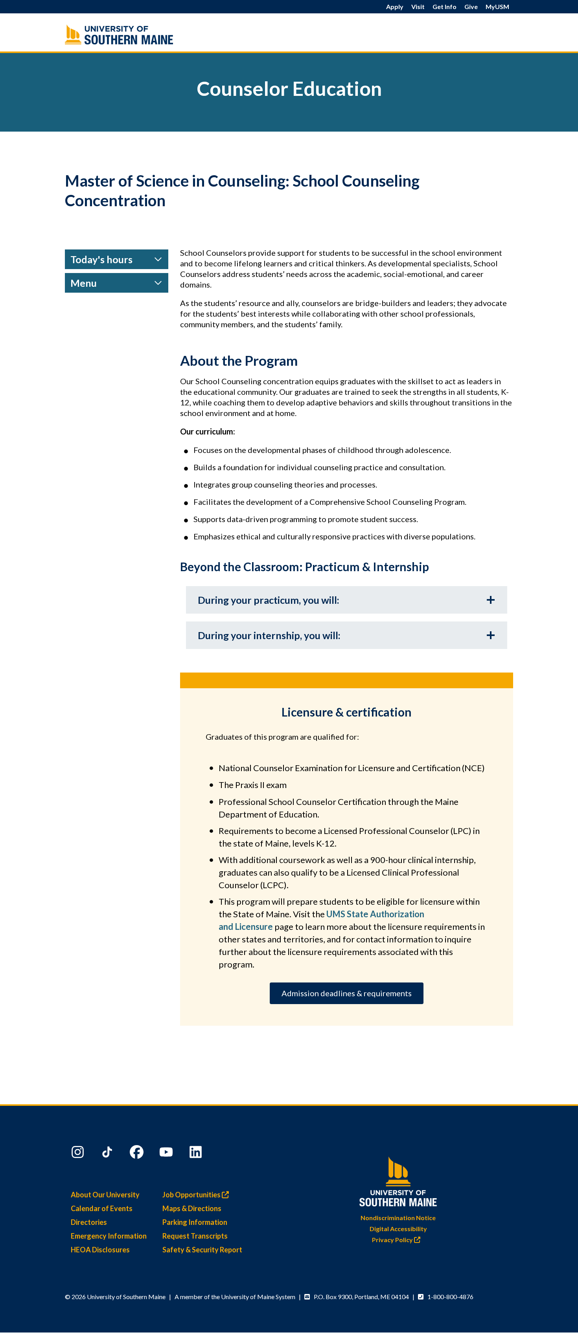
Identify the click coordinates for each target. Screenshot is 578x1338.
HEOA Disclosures (100, 1249)
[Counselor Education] (135, 34)
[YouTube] (167, 1153)
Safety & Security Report (202, 1249)
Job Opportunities (192, 1194)
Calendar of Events (102, 1208)
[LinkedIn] (196, 1153)
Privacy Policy (393, 1239)
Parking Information (194, 1222)
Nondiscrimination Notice (398, 1217)
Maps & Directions (191, 1208)
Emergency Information (109, 1236)
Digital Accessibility (398, 1228)
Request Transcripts (195, 1236)
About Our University (105, 1194)
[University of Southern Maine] (398, 1180)
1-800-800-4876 (450, 1296)
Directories (89, 1222)
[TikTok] (108, 1153)
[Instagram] (79, 1153)
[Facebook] (137, 1153)
